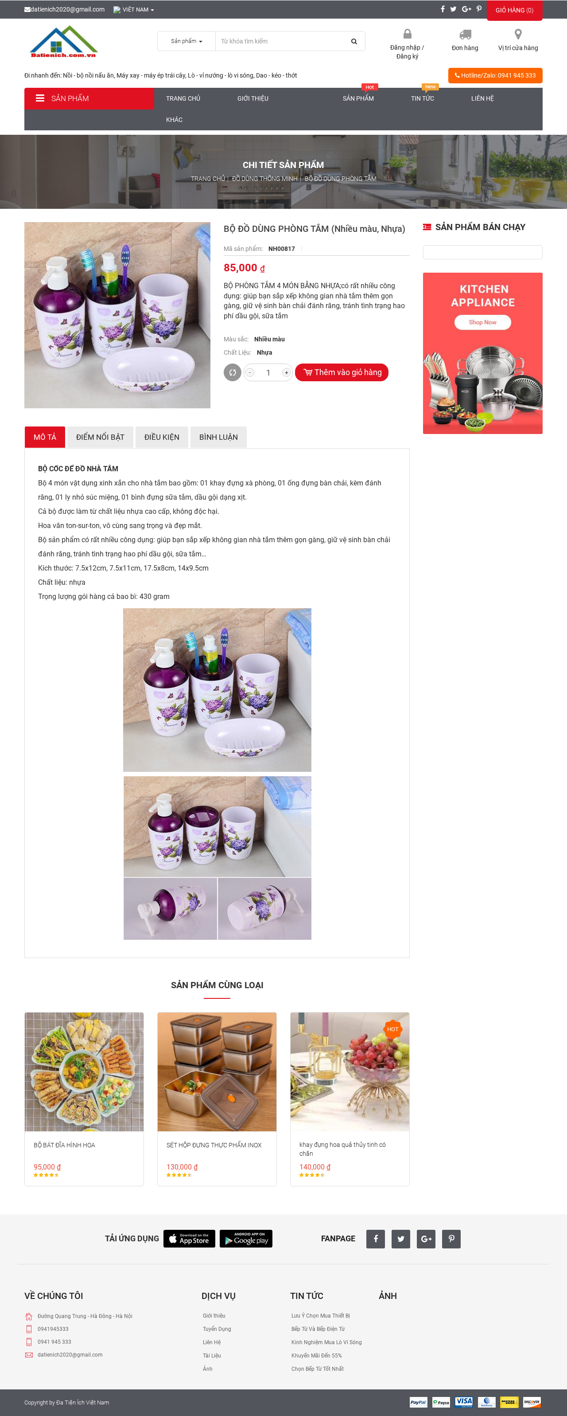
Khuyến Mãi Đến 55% (316, 1356)
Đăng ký (407, 56)
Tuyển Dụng (216, 1329)
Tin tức (422, 98)
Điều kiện (161, 437)
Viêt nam (136, 9)
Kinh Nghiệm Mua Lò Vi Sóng (326, 1342)
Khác (174, 119)
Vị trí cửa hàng (518, 47)
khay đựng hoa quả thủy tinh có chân (342, 1149)
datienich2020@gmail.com (68, 9)
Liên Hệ (211, 1342)
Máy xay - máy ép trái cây (151, 75)
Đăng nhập (406, 47)
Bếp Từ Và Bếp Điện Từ (317, 1329)
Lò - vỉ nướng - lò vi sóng (220, 75)
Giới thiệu (252, 98)
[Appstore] (189, 1237)
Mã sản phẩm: (244, 248)
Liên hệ (482, 98)
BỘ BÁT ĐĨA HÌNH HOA (64, 1145)
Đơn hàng (465, 47)
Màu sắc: (237, 339)
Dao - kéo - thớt (276, 75)
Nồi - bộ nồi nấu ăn (88, 75)
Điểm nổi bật (100, 437)
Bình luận (218, 437)
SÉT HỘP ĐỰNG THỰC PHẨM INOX (214, 1145)
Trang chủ (183, 98)
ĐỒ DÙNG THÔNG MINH (265, 178)
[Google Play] (246, 1237)
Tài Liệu (211, 1356)
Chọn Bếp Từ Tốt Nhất (317, 1369)
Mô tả (45, 437)
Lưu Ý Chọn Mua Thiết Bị (320, 1316)
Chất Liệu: (238, 352)
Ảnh (207, 1369)
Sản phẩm (69, 98)
